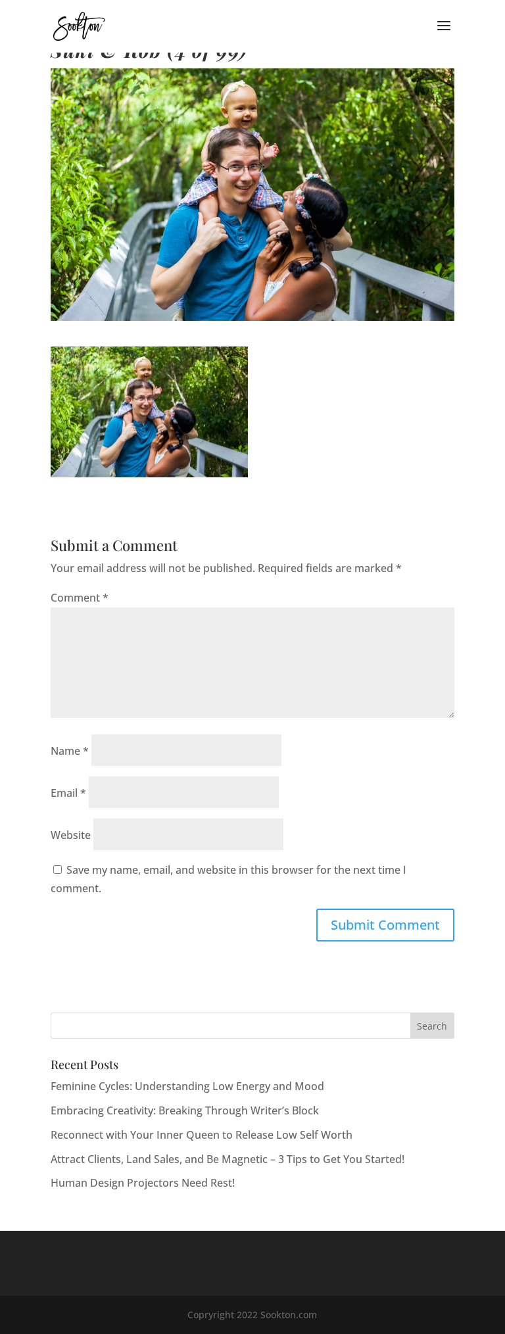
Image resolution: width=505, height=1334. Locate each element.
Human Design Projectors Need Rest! (143, 1183)
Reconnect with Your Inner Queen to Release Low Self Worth (201, 1135)
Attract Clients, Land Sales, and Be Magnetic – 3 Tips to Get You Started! (227, 1159)
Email (68, 793)
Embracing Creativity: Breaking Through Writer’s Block (185, 1110)
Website (71, 835)
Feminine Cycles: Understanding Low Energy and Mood (187, 1086)
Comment (79, 597)
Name (70, 751)
